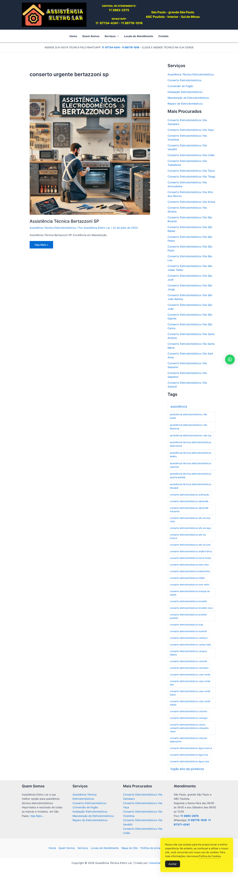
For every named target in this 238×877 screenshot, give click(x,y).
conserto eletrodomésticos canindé (188, 661)
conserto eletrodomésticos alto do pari (190, 544)
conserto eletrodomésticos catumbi (188, 711)
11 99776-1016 (131, 23)
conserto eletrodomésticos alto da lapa (190, 528)
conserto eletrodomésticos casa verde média (190, 703)
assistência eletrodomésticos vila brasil (188, 416)
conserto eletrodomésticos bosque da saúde (190, 593)
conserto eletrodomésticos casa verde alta (190, 683)
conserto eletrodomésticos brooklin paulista (188, 616)
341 (115, 23)
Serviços (83, 848)
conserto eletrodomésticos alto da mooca (188, 536)
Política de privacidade (154, 848)
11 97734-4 (104, 23)
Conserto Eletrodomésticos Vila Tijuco (191, 170)
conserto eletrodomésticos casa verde (190, 674)
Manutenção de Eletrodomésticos (188, 97)
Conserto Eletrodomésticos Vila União (191, 155)
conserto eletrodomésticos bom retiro (189, 584)
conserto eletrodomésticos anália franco (191, 551)
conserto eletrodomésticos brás (186, 624)
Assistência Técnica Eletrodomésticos (53, 227)
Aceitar (173, 863)
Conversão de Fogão (180, 86)
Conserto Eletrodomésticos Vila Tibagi (191, 176)
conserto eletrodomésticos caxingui (188, 718)
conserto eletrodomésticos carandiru (189, 667)
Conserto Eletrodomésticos (184, 80)
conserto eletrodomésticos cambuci (189, 637)
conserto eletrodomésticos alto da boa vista (190, 520)
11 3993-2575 (189, 816)
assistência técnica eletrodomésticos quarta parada (190, 475)
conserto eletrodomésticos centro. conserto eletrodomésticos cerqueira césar (189, 728)
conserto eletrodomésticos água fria (189, 754)
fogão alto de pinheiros (187, 769)
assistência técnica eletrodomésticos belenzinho (190, 444)
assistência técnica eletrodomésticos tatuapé (190, 486)
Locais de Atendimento (105, 848)
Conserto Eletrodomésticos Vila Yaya (191, 129)
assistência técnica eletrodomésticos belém (190, 454)
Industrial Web (157, 863)
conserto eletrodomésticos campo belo (190, 644)
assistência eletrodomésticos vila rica (190, 435)
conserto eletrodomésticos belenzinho (190, 571)
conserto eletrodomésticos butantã (188, 631)
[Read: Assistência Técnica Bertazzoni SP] (90, 154)
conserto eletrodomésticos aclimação (189, 494)
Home (52, 848)
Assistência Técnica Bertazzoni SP (64, 221)
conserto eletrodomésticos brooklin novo (191, 607)
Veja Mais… (37, 816)
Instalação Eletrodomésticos (185, 92)
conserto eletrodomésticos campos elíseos (188, 653)
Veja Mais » (41, 245)
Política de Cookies (210, 856)
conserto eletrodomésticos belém (187, 578)
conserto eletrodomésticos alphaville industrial (189, 509)
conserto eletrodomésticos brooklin (188, 601)
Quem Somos (67, 848)
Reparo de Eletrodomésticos (185, 103)
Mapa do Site (129, 848)
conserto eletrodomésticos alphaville (189, 501)
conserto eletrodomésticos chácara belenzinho (188, 740)
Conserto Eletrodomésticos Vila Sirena (191, 201)
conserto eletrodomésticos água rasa (189, 761)
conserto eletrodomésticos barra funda (190, 558)
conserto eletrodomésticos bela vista (189, 564)
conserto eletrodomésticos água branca (191, 748)
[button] (117, 36)
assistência (178, 406)
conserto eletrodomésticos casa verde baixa (190, 693)
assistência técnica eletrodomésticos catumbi (190, 465)
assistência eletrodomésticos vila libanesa (188, 427)
